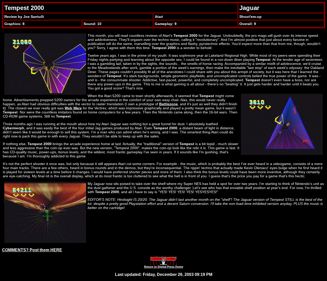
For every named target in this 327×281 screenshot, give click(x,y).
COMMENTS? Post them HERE (32, 250)
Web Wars (73, 108)
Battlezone (168, 104)
